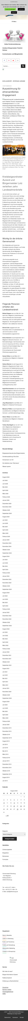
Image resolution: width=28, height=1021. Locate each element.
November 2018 (6, 767)
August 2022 (5, 629)
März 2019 (5, 754)
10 (4, 803)
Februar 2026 (6, 497)
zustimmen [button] (21, 9)
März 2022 (5, 645)
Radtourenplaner (7, 978)
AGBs (4, 993)
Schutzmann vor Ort (7, 460)
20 (14, 806)
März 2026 (5, 493)
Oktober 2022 (6, 622)
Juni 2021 (5, 675)
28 (17, 809)
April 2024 (5, 569)
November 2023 (6, 583)
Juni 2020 (5, 708)
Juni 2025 (5, 523)
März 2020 (5, 718)
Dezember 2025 (6, 503)
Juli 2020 (5, 705)
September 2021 (7, 665)
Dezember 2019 (6, 728)
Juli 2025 (5, 520)
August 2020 (5, 701)
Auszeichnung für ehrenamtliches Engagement (11, 92)
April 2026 (5, 490)
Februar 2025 (6, 536)
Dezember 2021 (6, 655)
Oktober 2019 (6, 734)
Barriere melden (6, 989)
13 (14, 803)
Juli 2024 (5, 559)
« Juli (7, 815)
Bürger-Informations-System (10, 974)
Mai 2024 (5, 566)
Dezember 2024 (6, 543)
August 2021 (5, 668)
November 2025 (6, 507)
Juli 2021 (5, 672)
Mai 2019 (5, 751)
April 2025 (5, 530)
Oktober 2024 (6, 550)
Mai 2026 (5, 487)
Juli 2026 (5, 480)
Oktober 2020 (6, 695)
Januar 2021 (5, 688)
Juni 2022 (5, 635)
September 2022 (7, 625)
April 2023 (5, 606)
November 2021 (6, 658)
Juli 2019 (5, 744)
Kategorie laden (9, 839)
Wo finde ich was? (7, 971)
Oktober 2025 (6, 510)
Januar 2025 (5, 540)
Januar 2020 (5, 724)
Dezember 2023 (6, 579)
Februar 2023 (6, 609)
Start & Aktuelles (7, 935)
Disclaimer (5, 987)
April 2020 (5, 715)
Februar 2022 (6, 649)
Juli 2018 (5, 781)
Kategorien (5, 831)
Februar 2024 (6, 573)
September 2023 (7, 589)
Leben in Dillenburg (7, 938)
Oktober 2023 (6, 586)
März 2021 (5, 685)
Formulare (5, 859)
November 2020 (6, 691)
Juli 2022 (5, 632)
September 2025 (7, 513)
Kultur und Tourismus (8, 942)
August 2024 (5, 556)
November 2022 (6, 619)
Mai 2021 (5, 678)
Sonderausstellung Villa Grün (10, 456)
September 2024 (7, 553)
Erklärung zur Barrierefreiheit (10, 981)
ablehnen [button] (14, 12)
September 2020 (7, 698)
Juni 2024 (5, 563)
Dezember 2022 (6, 616)
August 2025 (5, 517)
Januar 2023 (5, 612)
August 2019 (5, 741)
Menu (14, 21)
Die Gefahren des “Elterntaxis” (10, 463)
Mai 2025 (5, 526)
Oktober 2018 (6, 771)
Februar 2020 (6, 721)
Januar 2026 (5, 500)
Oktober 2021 (6, 662)
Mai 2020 (5, 711)
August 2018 (5, 777)
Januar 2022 (5, 652)
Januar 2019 (5, 761)
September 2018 (7, 774)
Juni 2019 (5, 748)
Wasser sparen (6, 466)
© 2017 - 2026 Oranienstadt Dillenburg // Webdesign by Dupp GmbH (14, 1012)
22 (21, 806)
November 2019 (6, 731)
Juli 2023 (5, 596)
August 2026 (5, 477)
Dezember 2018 (6, 764)
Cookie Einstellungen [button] (10, 9)
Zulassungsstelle (7, 849)
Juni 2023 (5, 599)
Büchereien (5, 856)
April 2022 (5, 642)
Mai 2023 (5, 602)
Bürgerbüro (5, 853)
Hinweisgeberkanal (7, 991)
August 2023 (5, 592)
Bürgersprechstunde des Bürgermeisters (13, 453)
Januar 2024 (5, 576)
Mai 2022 (5, 639)
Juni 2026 (5, 484)
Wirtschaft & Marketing (8, 948)
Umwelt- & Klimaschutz (8, 951)
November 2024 (6, 546)
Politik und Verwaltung (8, 945)
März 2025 (5, 533)
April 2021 (5, 682)
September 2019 (7, 738)
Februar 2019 (6, 757)
